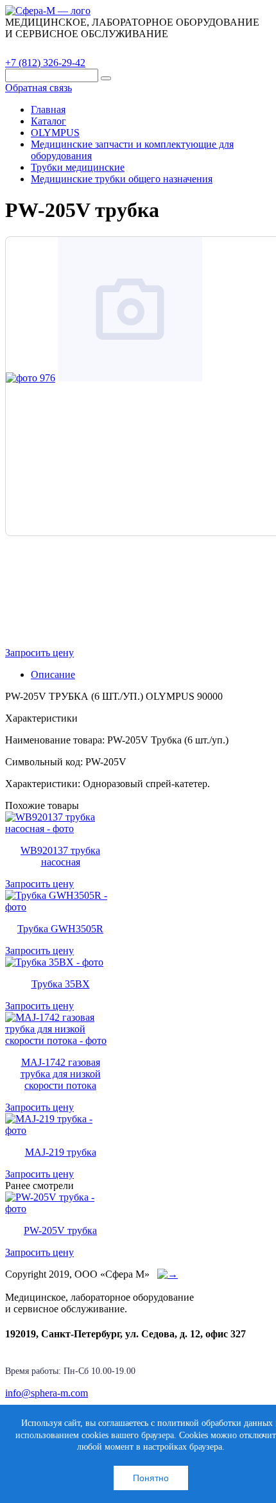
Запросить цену (39, 652)
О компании (102, 48)
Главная (48, 109)
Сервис (166, 48)
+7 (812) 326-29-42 (45, 62)
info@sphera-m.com (46, 1392)
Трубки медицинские (78, 167)
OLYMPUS (55, 132)
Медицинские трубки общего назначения (121, 178)
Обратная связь (38, 87)
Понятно (151, 1478)
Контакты (228, 48)
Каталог (35, 48)
